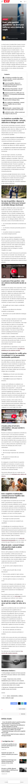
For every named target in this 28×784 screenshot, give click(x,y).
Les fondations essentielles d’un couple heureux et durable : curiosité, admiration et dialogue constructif (13, 79)
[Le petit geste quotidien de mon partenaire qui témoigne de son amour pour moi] (23, 745)
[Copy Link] (10, 33)
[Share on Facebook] (6, 33)
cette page (18, 596)
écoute (3, 697)
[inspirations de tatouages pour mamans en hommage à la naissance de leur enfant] (23, 761)
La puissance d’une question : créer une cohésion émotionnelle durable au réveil (13, 89)
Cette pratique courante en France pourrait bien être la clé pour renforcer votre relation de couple (13, 674)
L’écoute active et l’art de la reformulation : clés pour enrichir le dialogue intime (14, 99)
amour (8, 695)
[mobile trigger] (2, 1)
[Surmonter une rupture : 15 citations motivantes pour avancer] (23, 754)
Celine (7, 36)
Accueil (4, 16)
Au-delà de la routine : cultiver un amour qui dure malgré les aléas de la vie (14, 113)
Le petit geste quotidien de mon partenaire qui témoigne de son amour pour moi (9, 745)
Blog (6, 16)
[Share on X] (8, 33)
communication (14, 695)
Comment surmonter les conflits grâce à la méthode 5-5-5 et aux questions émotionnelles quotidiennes (14, 94)
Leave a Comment (22, 708)
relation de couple (9, 697)
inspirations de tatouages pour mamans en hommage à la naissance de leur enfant (8, 761)
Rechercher (23, 713)
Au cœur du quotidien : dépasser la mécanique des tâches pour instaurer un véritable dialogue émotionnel (12, 85)
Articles (5, 19)
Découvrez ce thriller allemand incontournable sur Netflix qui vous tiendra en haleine (9, 770)
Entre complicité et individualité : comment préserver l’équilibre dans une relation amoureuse (13, 104)
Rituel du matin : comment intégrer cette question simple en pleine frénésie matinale (13, 108)
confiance (20, 695)
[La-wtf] (7, 1)
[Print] (12, 33)
